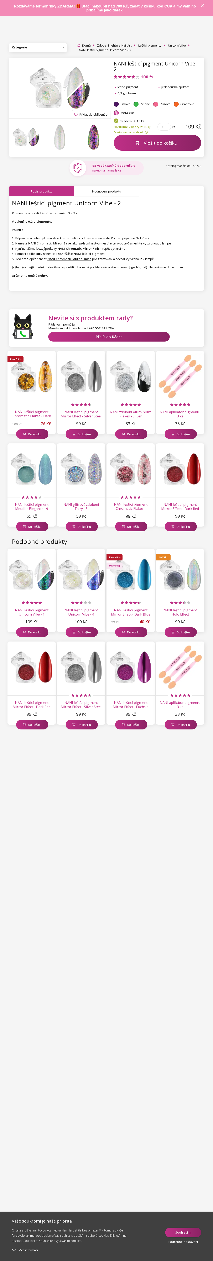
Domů (86, 45)
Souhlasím (183, 1232)
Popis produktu (41, 191)
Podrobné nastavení (183, 1242)
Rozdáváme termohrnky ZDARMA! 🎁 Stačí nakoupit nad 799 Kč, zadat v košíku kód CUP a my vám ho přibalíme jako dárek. (105, 8)
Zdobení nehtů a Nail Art (114, 45)
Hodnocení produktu (106, 191)
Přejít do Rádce (109, 336)
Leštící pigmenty (149, 45)
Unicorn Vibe (177, 45)
